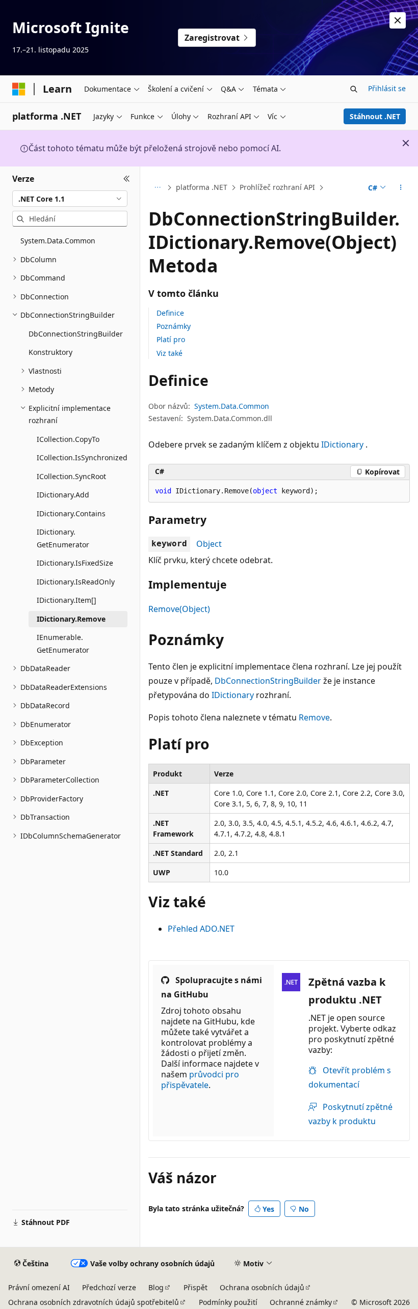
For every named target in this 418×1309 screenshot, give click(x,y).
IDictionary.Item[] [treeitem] (66, 600)
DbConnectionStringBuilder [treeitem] (76, 334)
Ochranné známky (301, 1302)
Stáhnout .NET (375, 116)
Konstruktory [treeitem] (50, 352)
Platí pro (170, 339)
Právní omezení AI (39, 1287)
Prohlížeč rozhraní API (277, 187)
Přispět (195, 1287)
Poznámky (173, 326)
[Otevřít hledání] (354, 89)
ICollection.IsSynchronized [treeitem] (82, 457)
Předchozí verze (109, 1287)
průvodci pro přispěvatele (200, 1080)
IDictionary (342, 444)
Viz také (169, 353)
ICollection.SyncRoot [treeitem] (71, 476)
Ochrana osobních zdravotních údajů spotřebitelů (93, 1302)
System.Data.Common (231, 406)
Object (209, 543)
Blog (156, 1287)
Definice (170, 313)
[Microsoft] (18, 89)
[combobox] (69, 198)
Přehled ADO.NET (201, 928)
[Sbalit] (127, 179)
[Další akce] (401, 188)
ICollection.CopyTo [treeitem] (68, 439)
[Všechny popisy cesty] (157, 188)
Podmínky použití (228, 1302)
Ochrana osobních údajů (262, 1287)
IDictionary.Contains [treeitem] (71, 513)
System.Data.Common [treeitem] (57, 240)
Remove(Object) (179, 609)
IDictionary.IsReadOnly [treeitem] (76, 582)
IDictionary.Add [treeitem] (63, 494)
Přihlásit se (387, 88)
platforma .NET (201, 187)
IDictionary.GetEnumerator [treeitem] (63, 538)
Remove (314, 717)
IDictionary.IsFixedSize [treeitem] (75, 563)
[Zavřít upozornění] (397, 20)
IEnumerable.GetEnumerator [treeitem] (63, 643)
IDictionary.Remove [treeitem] (71, 619)
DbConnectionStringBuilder (268, 680)
